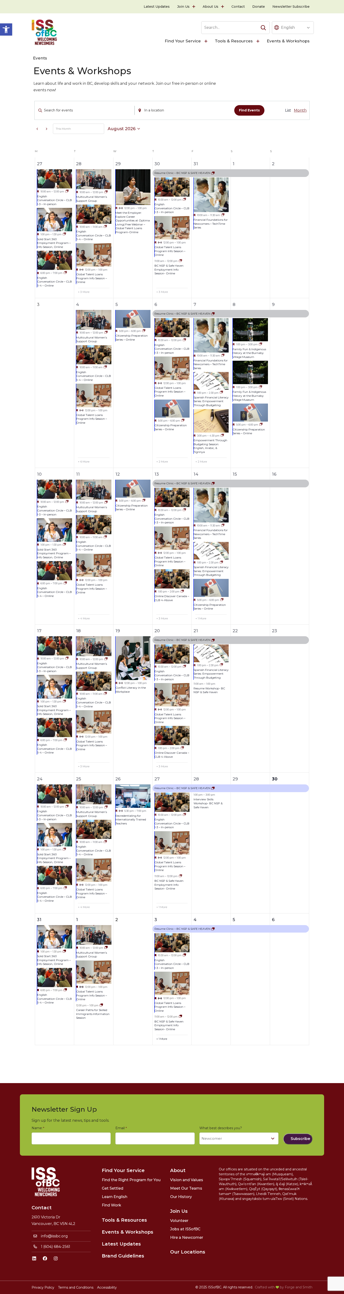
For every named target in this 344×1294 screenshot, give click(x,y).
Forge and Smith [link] (298, 1287)
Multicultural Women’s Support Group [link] (91, 198)
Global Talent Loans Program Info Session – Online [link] (91, 278)
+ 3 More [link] (83, 292)
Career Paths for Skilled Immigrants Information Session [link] (93, 1013)
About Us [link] (210, 6)
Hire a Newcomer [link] (186, 1237)
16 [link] (274, 474)
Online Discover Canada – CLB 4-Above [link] (171, 598)
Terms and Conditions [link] (75, 1287)
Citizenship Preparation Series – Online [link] (131, 337)
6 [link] (155, 304)
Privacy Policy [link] (43, 1287)
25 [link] (78, 779)
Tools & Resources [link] (234, 41)
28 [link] (78, 163)
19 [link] (117, 630)
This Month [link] (63, 128)
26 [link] (118, 779)
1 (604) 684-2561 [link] (55, 1246)
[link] (6, 29)
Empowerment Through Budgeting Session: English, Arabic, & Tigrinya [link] (210, 446)
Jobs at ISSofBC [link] (185, 1229)
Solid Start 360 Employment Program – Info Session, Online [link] (54, 243)
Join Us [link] (183, 6)
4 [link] (77, 304)
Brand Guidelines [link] (123, 1256)
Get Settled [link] (112, 1188)
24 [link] (40, 779)
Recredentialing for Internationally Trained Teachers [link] (130, 819)
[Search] (263, 27)
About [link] (178, 1170)
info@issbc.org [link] (54, 1236)
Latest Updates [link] (157, 6)
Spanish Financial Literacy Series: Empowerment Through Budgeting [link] (211, 401)
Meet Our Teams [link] (186, 1188)
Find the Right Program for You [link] (131, 1180)
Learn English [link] (114, 1197)
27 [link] (39, 163)
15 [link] (235, 474)
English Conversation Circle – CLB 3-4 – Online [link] (54, 281)
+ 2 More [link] (162, 461)
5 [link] (116, 304)
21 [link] (196, 630)
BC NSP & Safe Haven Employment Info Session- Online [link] (168, 269)
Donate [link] (258, 6)
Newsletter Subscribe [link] (291, 6)
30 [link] (157, 163)
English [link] (288, 27)
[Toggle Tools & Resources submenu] (258, 41)
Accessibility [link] (107, 1287)
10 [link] (39, 474)
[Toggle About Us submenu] (223, 6)
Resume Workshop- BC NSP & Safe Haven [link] (209, 690)
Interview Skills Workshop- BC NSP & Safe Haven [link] (208, 803)
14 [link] (196, 474)
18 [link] (78, 630)
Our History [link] (181, 1197)
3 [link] (155, 919)
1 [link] (233, 163)
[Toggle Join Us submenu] (194, 6)
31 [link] (196, 163)
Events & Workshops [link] (288, 41)
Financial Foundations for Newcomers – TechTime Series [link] (211, 223)
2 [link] (273, 163)
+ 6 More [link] (83, 461)
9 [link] (273, 304)
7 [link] (195, 304)
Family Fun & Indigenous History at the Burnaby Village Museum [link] (249, 353)
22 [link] (235, 630)
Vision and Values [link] (186, 1180)
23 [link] (274, 630)
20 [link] (157, 630)
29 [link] (118, 163)
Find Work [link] (111, 1205)
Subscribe (300, 1138)
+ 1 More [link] (200, 618)
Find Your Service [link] (183, 41)
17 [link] (39, 630)
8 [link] (234, 304)
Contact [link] (238, 6)
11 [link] (78, 474)
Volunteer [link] (179, 1220)
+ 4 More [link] (84, 618)
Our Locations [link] (187, 1252)
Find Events (249, 110)
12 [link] (117, 474)
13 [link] (156, 474)
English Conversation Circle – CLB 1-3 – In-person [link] (54, 200)
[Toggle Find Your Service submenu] (206, 41)
